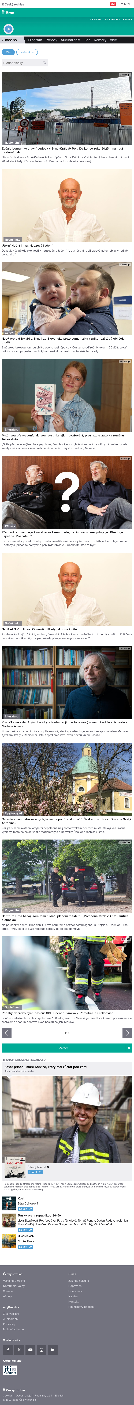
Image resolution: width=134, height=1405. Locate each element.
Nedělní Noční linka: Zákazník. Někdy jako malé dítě (39, 629)
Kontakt (73, 1301)
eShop (7, 1296)
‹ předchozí (7, 1033)
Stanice (8, 1291)
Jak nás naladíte (78, 1280)
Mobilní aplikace (13, 1329)
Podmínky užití (43, 1395)
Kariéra (72, 1296)
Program (95, 19)
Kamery (127, 19)
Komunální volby (14, 1286)
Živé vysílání (11, 1313)
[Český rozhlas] (13, 4)
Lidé (87, 40)
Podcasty (9, 1324)
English (59, 1395)
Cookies (7, 1395)
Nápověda (75, 1286)
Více (115, 40)
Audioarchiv (112, 19)
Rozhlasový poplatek (81, 1306)
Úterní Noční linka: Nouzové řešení (27, 245)
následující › (127, 1033)
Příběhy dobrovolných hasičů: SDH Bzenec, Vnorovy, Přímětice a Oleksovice (58, 1013)
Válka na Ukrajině (14, 1280)
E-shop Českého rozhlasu (24, 1059)
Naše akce (27, 52)
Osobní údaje (23, 1395)
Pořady (51, 40)
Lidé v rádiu (75, 1291)
